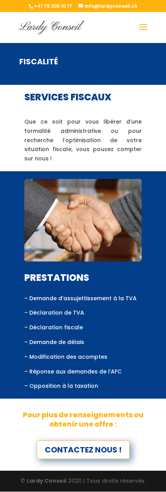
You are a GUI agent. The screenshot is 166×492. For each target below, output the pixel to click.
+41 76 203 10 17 (53, 6)
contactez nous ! (83, 449)
